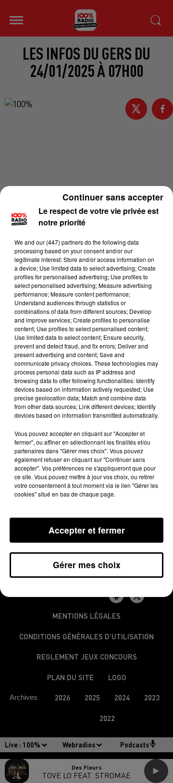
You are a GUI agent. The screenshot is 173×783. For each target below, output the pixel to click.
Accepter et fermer (87, 530)
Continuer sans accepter (112, 197)
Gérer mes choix (87, 565)
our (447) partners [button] (59, 242)
